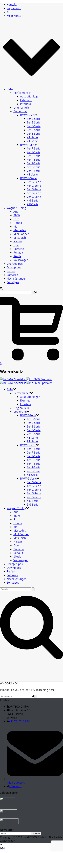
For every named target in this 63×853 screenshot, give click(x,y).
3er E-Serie (33, 122)
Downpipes (14, 267)
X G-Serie (32, 200)
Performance (21, 93)
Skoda (17, 256)
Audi (16, 212)
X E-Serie (32, 137)
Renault (18, 252)
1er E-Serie (33, 119)
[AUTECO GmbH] (26, 381)
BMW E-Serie (28, 115)
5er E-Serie (33, 126)
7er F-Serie (33, 171)
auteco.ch (15, 786)
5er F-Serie (33, 163)
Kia (15, 226)
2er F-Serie (33, 152)
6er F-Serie (33, 167)
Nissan (17, 241)
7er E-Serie (33, 133)
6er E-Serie (33, 130)
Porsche (18, 249)
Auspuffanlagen (30, 96)
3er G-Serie (34, 182)
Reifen (11, 271)
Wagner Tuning (16, 208)
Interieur (25, 104)
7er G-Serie (34, 197)
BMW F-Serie (28, 145)
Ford (16, 219)
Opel (16, 245)
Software (12, 275)
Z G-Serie (32, 204)
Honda (17, 223)
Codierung (20, 111)
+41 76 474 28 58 (19, 721)
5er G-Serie (34, 189)
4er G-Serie (34, 185)
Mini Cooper (21, 234)
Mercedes (19, 230)
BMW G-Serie (28, 178)
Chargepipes (15, 264)
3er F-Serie (33, 156)
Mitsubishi (20, 238)
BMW (10, 89)
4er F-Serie (33, 159)
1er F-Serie (33, 148)
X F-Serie (32, 174)
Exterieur (26, 100)
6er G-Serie (34, 193)
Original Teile (21, 107)
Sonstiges (13, 282)
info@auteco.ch (16, 782)
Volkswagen (20, 260)
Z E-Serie (32, 141)
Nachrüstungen (17, 278)
